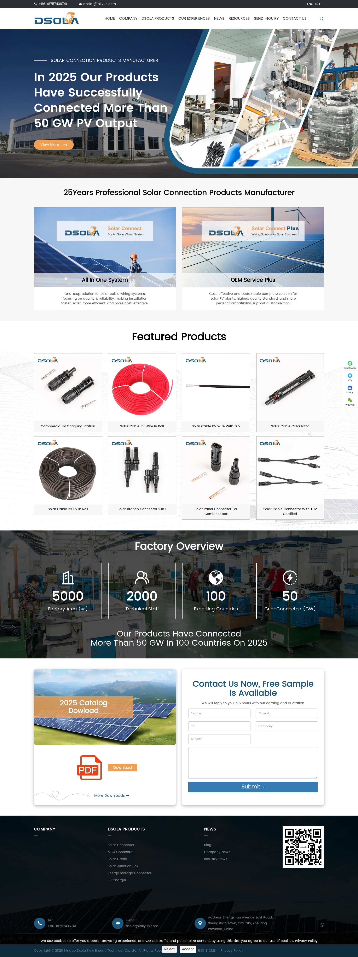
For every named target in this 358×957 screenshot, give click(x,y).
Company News (217, 852)
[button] (327, 96)
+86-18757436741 (53, 4)
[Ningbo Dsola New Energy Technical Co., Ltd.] (57, 18)
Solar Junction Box (123, 866)
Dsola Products (158, 19)
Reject (169, 949)
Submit (253, 786)
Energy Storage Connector (129, 873)
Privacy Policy (306, 941)
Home (110, 19)
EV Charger (117, 880)
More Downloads (110, 795)
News (219, 19)
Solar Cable (117, 859)
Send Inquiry (266, 19)
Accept (188, 949)
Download (122, 768)
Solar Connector (121, 845)
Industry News (215, 859)
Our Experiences (194, 19)
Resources (239, 19)
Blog (207, 845)
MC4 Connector (121, 852)
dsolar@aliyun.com (99, 4)
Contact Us (295, 19)
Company (128, 19)
